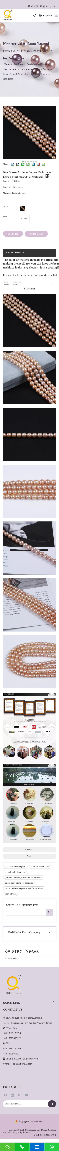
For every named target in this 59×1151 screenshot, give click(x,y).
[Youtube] (26, 1094)
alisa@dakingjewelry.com (26, 1058)
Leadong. (27, 1132)
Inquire (14, 233)
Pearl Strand (10, 894)
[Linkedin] (12, 1094)
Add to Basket (36, 233)
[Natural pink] (23, 209)
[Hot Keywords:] (49, 912)
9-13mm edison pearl (40, 866)
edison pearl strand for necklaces (19, 883)
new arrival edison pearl (15, 866)
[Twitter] (19, 1094)
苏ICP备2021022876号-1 (45, 1135)
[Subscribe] (52, 1103)
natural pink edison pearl (15, 872)
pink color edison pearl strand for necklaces (23, 877)
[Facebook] (5, 1094)
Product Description (15, 252)
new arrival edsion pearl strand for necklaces (24, 888)
